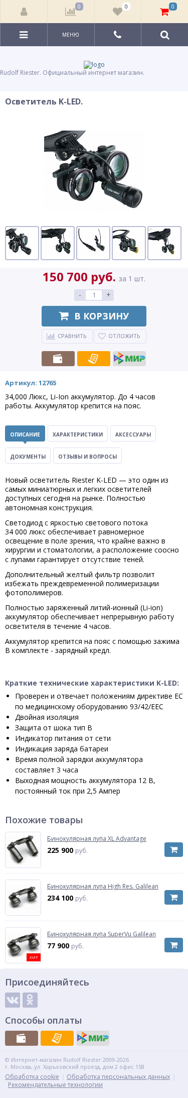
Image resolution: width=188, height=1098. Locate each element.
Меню (70, 34)
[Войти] (24, 11)
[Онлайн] (129, 358)
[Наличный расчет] (58, 358)
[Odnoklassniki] (30, 1000)
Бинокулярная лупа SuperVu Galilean (101, 934)
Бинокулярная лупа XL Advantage (96, 839)
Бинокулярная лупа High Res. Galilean (102, 887)
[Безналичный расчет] (93, 358)
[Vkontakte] (12, 1000)
